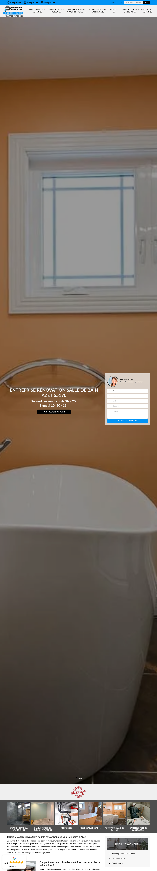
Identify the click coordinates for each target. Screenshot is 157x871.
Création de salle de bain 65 (56, 11)
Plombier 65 (114, 11)
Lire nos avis (14, 866)
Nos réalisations (54, 412)
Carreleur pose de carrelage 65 (98, 11)
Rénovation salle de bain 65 (37, 11)
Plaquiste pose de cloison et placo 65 (76, 11)
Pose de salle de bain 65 (147, 11)
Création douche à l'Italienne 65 (130, 11)
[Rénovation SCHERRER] (13, 11)
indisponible (15, 2)
